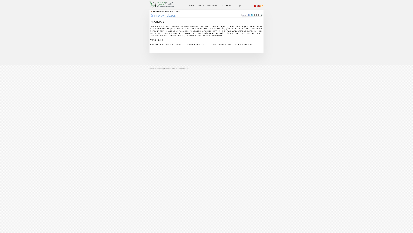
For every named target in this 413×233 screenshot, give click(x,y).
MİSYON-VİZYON (212, 6)
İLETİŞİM (238, 6)
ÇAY (222, 6)
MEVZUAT (229, 6)
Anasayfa (192, 6)
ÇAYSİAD (201, 6)
